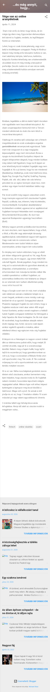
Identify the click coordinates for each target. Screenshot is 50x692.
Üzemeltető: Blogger (26, 681)
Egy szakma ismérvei (14, 577)
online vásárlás (25, 427)
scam (38, 427)
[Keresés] (46, 5)
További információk (36, 533)
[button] (46, 17)
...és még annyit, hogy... (25, 6)
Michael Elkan (33, 687)
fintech (12, 427)
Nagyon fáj (8, 645)
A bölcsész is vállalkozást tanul (20, 509)
